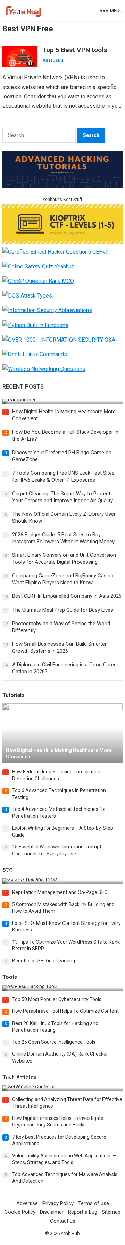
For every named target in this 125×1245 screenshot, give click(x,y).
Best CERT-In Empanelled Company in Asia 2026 (67, 596)
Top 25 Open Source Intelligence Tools (53, 1042)
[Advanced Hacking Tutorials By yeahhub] (62, 185)
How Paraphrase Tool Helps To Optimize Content (65, 1011)
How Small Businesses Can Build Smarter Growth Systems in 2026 (59, 647)
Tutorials (13, 695)
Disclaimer (52, 1212)
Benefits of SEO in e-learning (43, 960)
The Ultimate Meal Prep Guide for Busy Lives (62, 610)
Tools (9, 977)
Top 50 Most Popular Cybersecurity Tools (56, 999)
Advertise (27, 1203)
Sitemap (111, 1212)
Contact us (62, 1221)
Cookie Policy (20, 1212)
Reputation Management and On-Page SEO (60, 892)
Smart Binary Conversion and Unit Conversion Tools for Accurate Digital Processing (64, 558)
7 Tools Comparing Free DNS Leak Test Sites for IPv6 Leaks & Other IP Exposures (63, 476)
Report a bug (82, 1212)
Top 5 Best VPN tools (74, 50)
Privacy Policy (58, 1203)
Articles (52, 60)
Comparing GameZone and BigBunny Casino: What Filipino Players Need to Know (63, 579)
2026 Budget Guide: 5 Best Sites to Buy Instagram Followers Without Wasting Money (63, 538)
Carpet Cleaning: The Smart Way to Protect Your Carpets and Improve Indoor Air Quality (62, 497)
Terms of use (93, 1203)
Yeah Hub (70, 1233)
